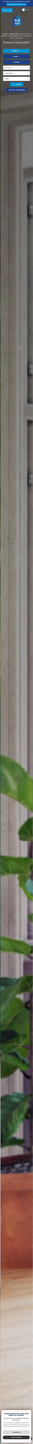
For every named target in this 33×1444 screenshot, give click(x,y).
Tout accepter (16, 1437)
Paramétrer (16, 1432)
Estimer (16, 62)
